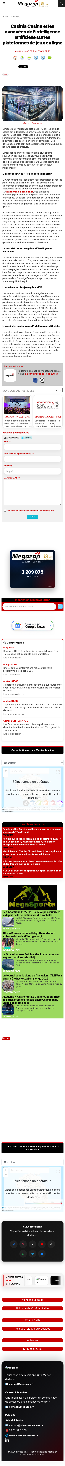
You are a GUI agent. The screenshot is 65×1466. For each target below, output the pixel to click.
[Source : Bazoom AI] (32, 87)
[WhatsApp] (23, 1254)
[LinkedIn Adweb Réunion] (7, 1440)
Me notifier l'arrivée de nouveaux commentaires (30, 510)
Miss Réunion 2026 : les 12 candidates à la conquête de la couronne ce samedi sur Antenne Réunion (32, 853)
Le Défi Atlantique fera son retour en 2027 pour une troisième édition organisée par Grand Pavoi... (38, 920)
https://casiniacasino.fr (19, 191)
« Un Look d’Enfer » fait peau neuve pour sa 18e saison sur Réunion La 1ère (32, 872)
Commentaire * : (12, 478)
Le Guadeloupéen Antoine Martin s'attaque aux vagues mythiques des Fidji (30, 956)
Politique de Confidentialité (32, 1308)
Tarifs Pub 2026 (32, 1320)
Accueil (5, 16)
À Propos (32, 1340)
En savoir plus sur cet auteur (41, 373)
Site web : (8, 465)
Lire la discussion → (13, 657)
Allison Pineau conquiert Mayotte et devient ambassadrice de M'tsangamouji (28, 935)
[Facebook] (14, 1244)
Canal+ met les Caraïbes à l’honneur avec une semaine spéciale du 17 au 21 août (32, 830)
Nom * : (7, 441)
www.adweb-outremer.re (23, 1435)
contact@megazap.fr (21, 1384)
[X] (32, 1244)
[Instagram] (23, 1244)
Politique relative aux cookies (32, 1328)
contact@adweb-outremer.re (26, 1425)
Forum (6, 1038)
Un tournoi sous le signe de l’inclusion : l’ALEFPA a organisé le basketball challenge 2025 (32, 977)
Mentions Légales (32, 1299)
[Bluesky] (42, 1254)
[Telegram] (32, 1254)
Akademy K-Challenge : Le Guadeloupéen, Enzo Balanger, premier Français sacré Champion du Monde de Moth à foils (31, 999)
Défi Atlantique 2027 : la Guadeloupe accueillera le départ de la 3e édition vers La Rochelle (31, 914)
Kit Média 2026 (32, 1348)
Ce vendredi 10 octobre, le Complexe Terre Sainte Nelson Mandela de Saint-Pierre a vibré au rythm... (39, 984)
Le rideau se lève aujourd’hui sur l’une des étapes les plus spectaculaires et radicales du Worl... (37, 962)
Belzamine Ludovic (14, 366)
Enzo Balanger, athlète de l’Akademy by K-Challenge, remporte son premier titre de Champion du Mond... (35, 1008)
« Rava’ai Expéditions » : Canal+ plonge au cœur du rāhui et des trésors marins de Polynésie (32, 862)
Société (16, 16)
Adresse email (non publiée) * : (18, 453)
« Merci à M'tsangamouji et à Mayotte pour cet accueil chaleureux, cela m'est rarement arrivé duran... (38, 941)
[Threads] (51, 1244)
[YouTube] (42, 1244)
